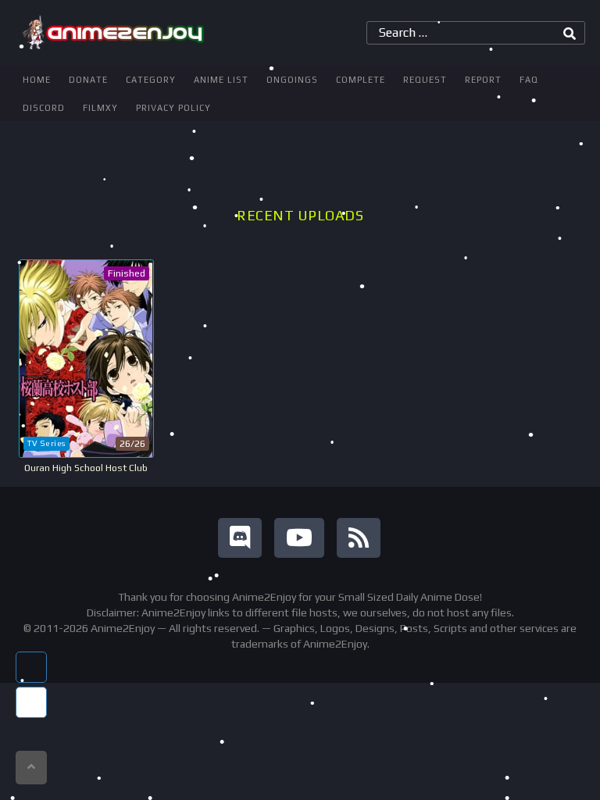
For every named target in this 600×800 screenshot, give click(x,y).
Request (425, 79)
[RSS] (358, 538)
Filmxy (100, 107)
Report (483, 79)
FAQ (529, 79)
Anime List (221, 79)
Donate (88, 79)
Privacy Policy (173, 107)
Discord (44, 107)
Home (37, 79)
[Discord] (240, 538)
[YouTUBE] (299, 538)
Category (151, 79)
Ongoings (292, 79)
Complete (360, 79)
